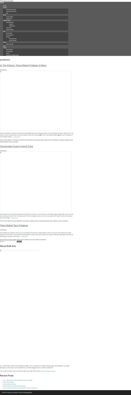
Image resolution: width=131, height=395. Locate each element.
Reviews (8, 36)
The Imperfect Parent (11, 11)
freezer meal (47, 140)
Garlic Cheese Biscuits (9, 384)
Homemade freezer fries (45, 221)
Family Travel (6, 20)
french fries (26, 221)
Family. (5, 7)
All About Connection (11, 9)
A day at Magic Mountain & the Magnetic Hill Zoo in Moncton (20, 388)
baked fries (19, 221)
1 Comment (65, 221)
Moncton (11, 24)
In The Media (9, 51)
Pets (7, 13)
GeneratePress (28, 392)
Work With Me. (9, 49)
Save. (4, 45)
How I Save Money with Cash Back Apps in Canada (17, 380)
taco (31, 239)
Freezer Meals (9, 16)
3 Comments (42, 239)
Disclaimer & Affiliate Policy (12, 55)
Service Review (12, 40)
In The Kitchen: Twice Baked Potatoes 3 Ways (23, 65)
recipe (59, 221)
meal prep (62, 140)
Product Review (13, 38)
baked (14, 239)
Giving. (7, 53)
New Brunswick (9, 22)
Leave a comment (13, 141)
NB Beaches (12, 25)
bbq (32, 140)
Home (4, 5)
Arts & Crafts (9, 33)
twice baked (35, 239)
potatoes (67, 140)
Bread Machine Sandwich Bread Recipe (14, 386)
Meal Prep (23, 140)
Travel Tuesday (9, 29)
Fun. (4, 31)
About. (5, 47)
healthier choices (34, 221)
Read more (17, 136)
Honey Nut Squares (8, 382)
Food (4, 14)
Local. (4, 42)
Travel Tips (8, 27)
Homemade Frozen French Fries (16, 146)
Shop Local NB (9, 44)
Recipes (28, 140)
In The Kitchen (16, 140)
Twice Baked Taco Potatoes (14, 225)
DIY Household (9, 35)
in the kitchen (55, 140)
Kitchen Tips (9, 18)
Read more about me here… (49, 371)
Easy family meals (39, 140)
